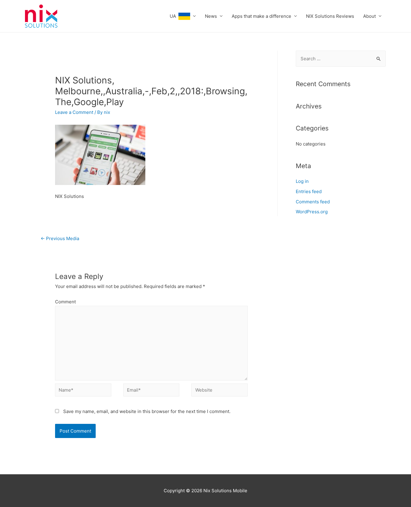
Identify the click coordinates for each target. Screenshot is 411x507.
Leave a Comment (74, 112)
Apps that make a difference (261, 16)
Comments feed (313, 202)
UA (174, 16)
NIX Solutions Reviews (330, 16)
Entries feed (309, 191)
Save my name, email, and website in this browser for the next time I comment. (146, 411)
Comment (65, 302)
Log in (302, 181)
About (369, 16)
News (211, 16)
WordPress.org (312, 211)
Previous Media (60, 238)
